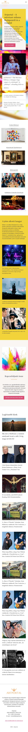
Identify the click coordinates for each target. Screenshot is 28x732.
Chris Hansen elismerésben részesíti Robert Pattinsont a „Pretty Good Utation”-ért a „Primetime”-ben (12, 467)
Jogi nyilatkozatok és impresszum (14, 720)
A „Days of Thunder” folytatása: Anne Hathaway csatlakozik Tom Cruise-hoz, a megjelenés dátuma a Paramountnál (13, 524)
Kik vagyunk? (10, 45)
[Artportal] (5, 2)
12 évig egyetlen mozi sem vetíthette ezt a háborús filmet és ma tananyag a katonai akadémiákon (13, 672)
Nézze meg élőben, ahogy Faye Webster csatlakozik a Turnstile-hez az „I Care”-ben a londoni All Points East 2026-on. (13, 554)
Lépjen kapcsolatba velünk (14, 397)
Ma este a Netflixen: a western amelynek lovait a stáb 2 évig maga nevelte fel (13, 436)
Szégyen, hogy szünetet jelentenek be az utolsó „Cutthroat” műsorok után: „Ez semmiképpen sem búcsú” (13, 643)
